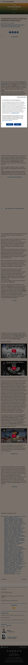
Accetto (17, 124)
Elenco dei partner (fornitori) (7, 120)
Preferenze (10, 124)
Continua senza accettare (21, 97)
